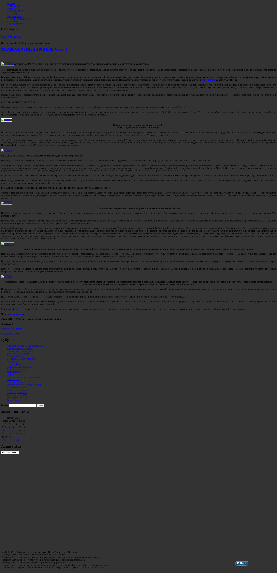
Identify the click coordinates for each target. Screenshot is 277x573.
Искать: (5, 405)
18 (17, 430)
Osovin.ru (11, 36)
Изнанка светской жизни (19, 366)
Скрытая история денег (18, 390)
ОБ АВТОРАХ (14, 16)
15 (6, 430)
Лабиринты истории (17, 369)
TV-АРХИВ (13, 21)
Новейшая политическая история (23, 377)
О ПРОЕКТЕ (13, 8)
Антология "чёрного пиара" (21, 351)
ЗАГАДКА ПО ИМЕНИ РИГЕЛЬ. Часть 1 (34, 49)
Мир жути (12, 374)
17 (13, 430)
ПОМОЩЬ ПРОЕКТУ (18, 19)
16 (10, 430)
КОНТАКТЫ (13, 6)
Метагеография (14, 372)
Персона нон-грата (16, 382)
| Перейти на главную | (13, 328)
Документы (12, 361)
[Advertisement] (22, 530)
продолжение (16, 314)
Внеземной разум (10, 333)
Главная (11, 3)
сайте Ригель (208, 80)
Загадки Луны (14, 364)
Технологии (13, 400)
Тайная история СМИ (17, 395)
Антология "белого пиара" (20, 348)
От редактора (13, 379)
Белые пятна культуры (18, 353)
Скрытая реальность (17, 392)
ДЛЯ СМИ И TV (15, 11)
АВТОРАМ (12, 14)
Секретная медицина (17, 387)
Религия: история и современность (24, 384)
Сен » (18, 440)
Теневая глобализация (18, 397)
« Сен (4, 440)
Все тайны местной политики (21, 359)
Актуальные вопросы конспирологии (25, 346)
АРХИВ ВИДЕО (15, 24)
